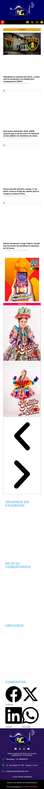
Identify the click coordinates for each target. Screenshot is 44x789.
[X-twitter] (32, 22)
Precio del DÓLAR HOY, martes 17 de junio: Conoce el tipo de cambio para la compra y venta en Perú (21, 191)
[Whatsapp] (37, 22)
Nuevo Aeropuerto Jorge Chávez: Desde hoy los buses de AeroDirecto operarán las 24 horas (21, 245)
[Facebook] (27, 22)
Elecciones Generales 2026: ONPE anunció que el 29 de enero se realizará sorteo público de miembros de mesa (21, 133)
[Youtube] (28, 749)
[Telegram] (42, 22)
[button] (2, 22)
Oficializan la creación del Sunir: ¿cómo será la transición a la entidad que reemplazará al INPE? (21, 79)
